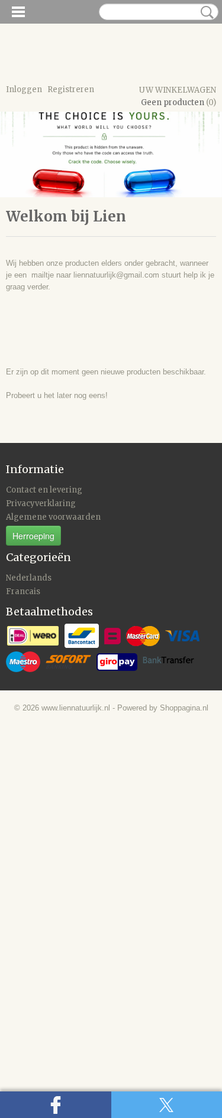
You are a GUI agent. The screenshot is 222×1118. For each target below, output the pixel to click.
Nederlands (29, 578)
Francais (23, 591)
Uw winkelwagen (177, 90)
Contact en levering (44, 490)
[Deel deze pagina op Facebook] (55, 1104)
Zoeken (205, 12)
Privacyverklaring (41, 503)
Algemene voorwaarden (53, 517)
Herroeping (33, 536)
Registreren (70, 89)
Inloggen (24, 89)
